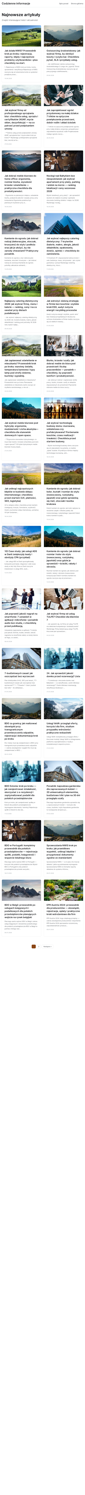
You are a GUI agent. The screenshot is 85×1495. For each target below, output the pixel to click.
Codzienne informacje (16, 3)
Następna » (47, 946)
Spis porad (63, 3)
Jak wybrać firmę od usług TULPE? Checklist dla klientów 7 (63, 616)
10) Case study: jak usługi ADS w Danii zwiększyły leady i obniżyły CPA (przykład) (21, 554)
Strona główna (77, 3)
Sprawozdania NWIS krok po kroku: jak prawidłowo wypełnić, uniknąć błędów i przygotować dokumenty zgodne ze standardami (62, 851)
